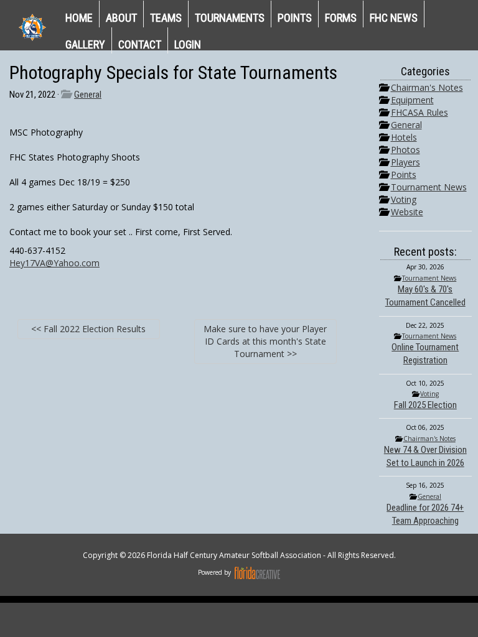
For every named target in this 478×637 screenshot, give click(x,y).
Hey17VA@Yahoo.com (54, 263)
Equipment (412, 100)
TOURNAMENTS (230, 17)
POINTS (295, 17)
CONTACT (139, 44)
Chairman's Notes (427, 87)
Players (405, 162)
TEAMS (166, 17)
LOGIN (187, 44)
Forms (341, 17)
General (87, 94)
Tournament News (429, 187)
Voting (403, 199)
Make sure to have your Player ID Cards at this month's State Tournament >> (265, 341)
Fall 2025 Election (425, 405)
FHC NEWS (394, 17)
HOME (79, 17)
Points (403, 174)
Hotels (404, 137)
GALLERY (85, 44)
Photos (405, 150)
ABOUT (121, 17)
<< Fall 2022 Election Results (88, 329)
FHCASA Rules (419, 112)
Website (407, 212)
